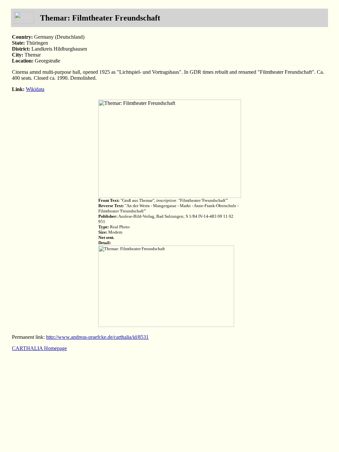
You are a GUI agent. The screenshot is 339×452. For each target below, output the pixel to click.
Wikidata (35, 89)
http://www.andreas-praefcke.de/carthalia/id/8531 (97, 337)
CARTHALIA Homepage (39, 348)
